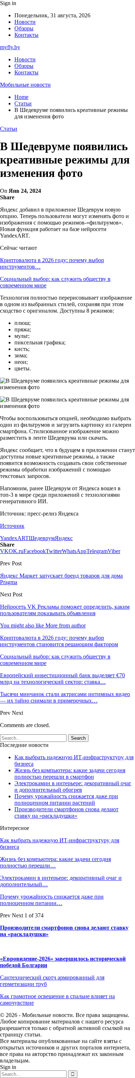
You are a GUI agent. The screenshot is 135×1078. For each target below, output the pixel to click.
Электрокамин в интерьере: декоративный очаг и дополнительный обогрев (72, 786)
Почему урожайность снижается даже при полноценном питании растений (66, 799)
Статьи (8, 129)
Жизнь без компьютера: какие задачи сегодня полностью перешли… (55, 862)
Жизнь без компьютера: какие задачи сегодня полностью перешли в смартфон (69, 773)
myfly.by (10, 47)
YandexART (14, 538)
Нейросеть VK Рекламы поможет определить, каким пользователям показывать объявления (65, 610)
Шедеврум (42, 538)
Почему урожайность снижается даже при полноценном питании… (52, 900)
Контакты (26, 35)
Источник (12, 526)
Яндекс (64, 538)
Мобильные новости (25, 85)
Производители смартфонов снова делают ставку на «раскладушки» (66, 812)
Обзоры (23, 28)
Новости (25, 22)
